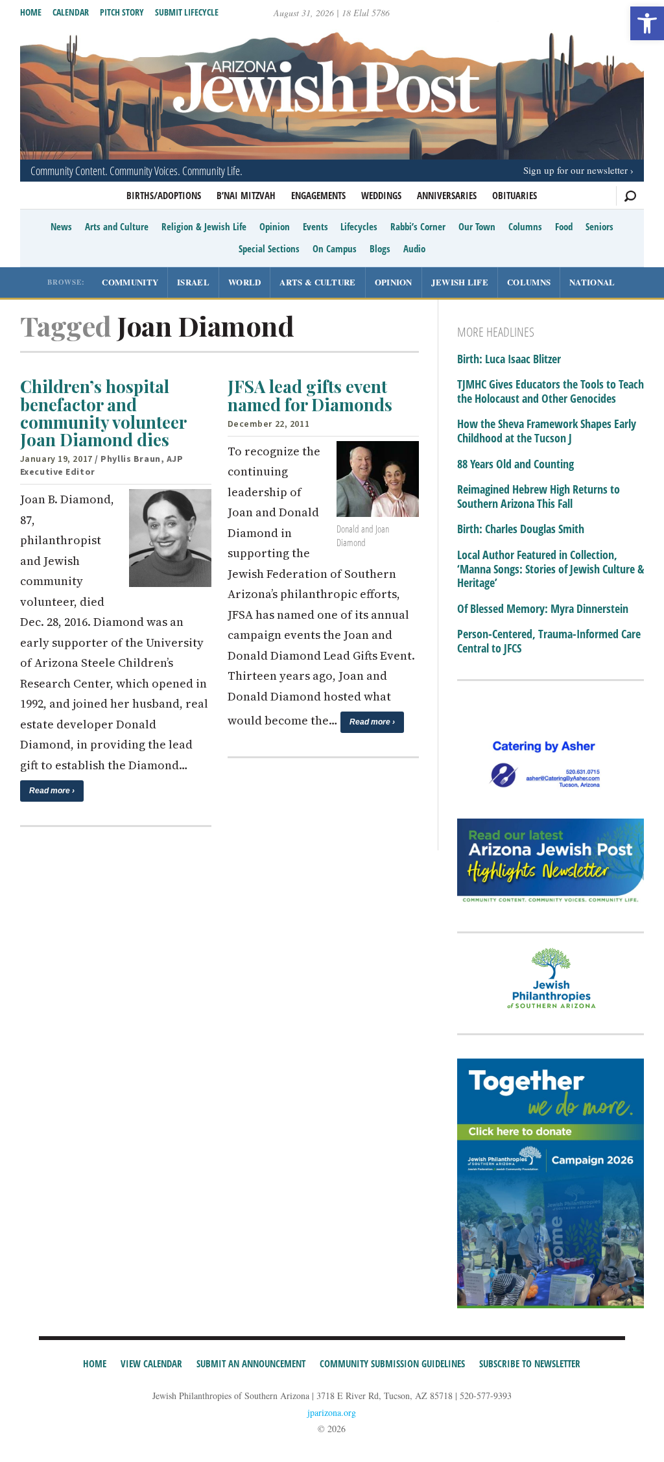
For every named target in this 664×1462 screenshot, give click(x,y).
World (244, 282)
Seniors (599, 226)
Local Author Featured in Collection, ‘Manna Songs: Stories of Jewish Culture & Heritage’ (550, 569)
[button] (647, 23)
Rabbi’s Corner (417, 226)
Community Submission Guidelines (392, 1363)
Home (31, 12)
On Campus (335, 248)
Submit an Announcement (250, 1363)
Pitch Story (122, 12)
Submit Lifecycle (187, 12)
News (61, 226)
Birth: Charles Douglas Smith (520, 529)
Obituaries (514, 195)
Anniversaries (447, 195)
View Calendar (151, 1363)
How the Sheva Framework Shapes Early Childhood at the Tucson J (546, 431)
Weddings (381, 195)
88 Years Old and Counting (515, 464)
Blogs (380, 248)
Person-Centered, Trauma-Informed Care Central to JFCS (549, 641)
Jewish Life (459, 282)
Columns (525, 226)
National (592, 282)
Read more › (52, 790)
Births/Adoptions (163, 195)
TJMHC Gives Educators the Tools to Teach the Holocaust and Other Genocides (550, 391)
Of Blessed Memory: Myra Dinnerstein (542, 609)
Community (130, 282)
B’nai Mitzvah (246, 195)
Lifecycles (358, 226)
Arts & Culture (317, 282)
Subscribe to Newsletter (529, 1363)
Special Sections (269, 248)
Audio (414, 248)
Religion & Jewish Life (203, 226)
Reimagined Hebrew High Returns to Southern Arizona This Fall (538, 496)
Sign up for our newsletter (575, 169)
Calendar (71, 12)
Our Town (476, 226)
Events (315, 226)
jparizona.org (331, 1412)
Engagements (318, 195)
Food (564, 226)
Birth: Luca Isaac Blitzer (509, 359)
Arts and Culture (116, 226)
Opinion (274, 226)
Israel (193, 282)
